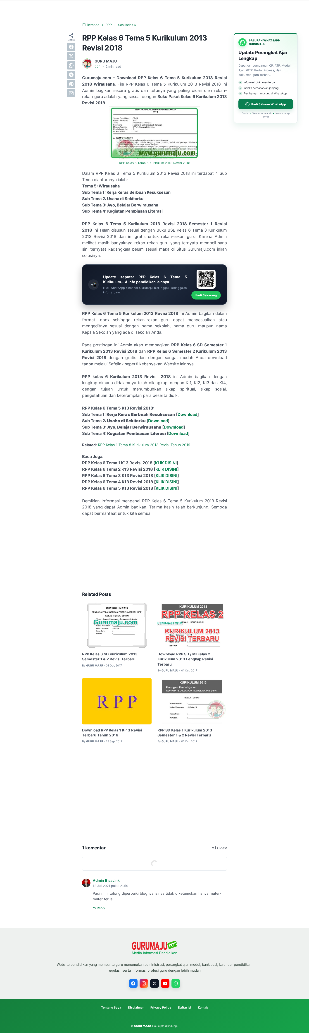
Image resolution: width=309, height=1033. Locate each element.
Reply (100, 908)
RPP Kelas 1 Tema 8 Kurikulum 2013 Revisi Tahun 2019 (144, 445)
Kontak (203, 1007)
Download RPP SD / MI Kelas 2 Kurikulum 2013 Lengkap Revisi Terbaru (185, 659)
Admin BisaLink (106, 880)
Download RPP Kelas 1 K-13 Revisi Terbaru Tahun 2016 (112, 732)
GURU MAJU (142, 1026)
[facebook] (71, 47)
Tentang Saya (111, 1007)
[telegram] (71, 75)
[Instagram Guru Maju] (144, 983)
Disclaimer (136, 1007)
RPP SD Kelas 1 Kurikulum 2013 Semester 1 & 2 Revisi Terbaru (184, 732)
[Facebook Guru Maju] (133, 983)
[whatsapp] (71, 65)
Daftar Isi (184, 1007)
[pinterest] (71, 84)
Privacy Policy (160, 1007)
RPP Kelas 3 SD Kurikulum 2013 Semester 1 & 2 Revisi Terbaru (110, 656)
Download (187, 414)
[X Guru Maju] (154, 983)
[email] (71, 93)
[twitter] (71, 56)
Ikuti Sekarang (206, 295)
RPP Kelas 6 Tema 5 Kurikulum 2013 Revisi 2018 (154, 163)
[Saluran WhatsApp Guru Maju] (175, 983)
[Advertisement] (154, 554)
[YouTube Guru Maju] (165, 983)
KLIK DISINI (166, 462)
